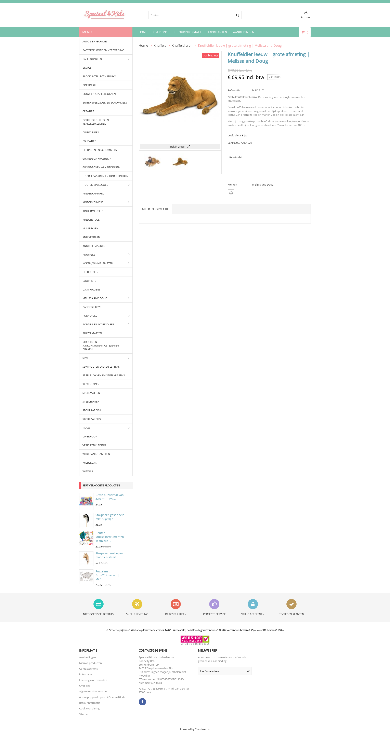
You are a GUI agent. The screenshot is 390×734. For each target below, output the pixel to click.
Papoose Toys (91, 307)
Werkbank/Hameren (96, 454)
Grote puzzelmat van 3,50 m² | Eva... (109, 497)
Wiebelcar (89, 462)
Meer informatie (155, 209)
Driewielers (90, 132)
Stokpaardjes (91, 419)
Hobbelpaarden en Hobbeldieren (105, 176)
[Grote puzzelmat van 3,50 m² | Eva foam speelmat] (86, 508)
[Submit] (248, 671)
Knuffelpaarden (93, 246)
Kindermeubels (92, 211)
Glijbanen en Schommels (99, 150)
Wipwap (87, 471)
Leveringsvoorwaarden (93, 680)
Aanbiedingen (243, 32)
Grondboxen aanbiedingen (101, 167)
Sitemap (84, 714)
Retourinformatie (188, 32)
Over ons (84, 686)
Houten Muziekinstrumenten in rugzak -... (109, 537)
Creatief (88, 111)
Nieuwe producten (90, 663)
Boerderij (88, 85)
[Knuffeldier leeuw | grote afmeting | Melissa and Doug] (152, 170)
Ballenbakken (92, 59)
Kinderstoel (91, 219)
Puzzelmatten (92, 333)
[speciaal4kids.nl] (104, 18)
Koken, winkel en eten (97, 263)
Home (143, 32)
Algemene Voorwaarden (93, 691)
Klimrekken (90, 228)
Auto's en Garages (94, 41)
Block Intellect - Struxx (99, 76)
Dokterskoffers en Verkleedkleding (95, 121)
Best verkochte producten (101, 485)
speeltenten (91, 401)
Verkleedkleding (94, 445)
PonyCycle (89, 315)
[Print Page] (231, 192)
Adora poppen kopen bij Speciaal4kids (102, 697)
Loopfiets (89, 281)
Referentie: (234, 90)
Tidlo (86, 428)
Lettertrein (90, 272)
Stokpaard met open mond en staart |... (109, 555)
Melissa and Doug (94, 298)
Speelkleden (91, 384)
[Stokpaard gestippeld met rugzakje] (86, 526)
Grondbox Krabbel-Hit (98, 158)
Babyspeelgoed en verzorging (103, 50)
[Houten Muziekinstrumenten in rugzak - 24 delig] (86, 544)
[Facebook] (142, 701)
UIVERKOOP (89, 436)
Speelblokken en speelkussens (103, 375)
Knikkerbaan (91, 237)
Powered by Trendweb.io (195, 729)
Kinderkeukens (92, 202)
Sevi (85, 358)
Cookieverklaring (89, 708)
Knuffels (88, 254)
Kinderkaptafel (93, 193)
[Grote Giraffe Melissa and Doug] (180, 170)
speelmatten (91, 393)
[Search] (237, 15)
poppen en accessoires (98, 324)
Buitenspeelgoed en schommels (104, 102)
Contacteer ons (88, 668)
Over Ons (160, 32)
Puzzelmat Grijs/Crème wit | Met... (107, 575)
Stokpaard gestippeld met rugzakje (110, 517)
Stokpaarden (91, 410)
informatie (85, 674)
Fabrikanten (217, 32)
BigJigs (86, 67)
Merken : (233, 184)
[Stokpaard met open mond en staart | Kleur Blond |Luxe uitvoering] (86, 564)
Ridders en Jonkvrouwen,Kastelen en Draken (100, 345)
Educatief (89, 141)
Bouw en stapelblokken (99, 94)
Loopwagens (91, 289)
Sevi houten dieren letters (101, 366)
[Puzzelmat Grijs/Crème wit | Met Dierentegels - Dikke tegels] (86, 582)
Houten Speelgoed (95, 185)
